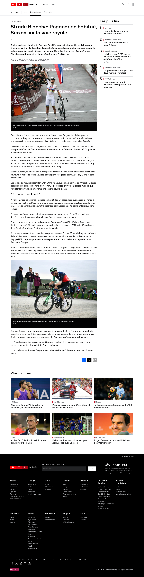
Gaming (65, 489)
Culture (66, 481)
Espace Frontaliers (121, 482)
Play (53, 5)
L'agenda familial (103, 492)
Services (14, 513)
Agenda (65, 496)
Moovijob (66, 520)
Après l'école (102, 499)
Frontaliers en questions (123, 494)
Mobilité (84, 481)
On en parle (31, 529)
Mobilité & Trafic (121, 492)
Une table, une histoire (35, 539)
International (35, 12)
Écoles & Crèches (103, 487)
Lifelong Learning (68, 522)
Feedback (14, 560)
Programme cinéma (69, 494)
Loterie (12, 522)
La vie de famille (102, 482)
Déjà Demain (32, 520)
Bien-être (50, 513)
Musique (65, 487)
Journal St (31, 541)
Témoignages (102, 501)
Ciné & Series (67, 492)
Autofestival (84, 487)
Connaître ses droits (104, 489)
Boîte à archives (33, 544)
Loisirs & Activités (104, 496)
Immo (83, 513)
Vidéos (31, 513)
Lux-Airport (84, 484)
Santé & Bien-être (104, 494)
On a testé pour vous (17, 496)
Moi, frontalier (32, 524)
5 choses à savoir (15, 499)
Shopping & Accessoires (106, 503)
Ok (92, 469)
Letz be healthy (50, 520)
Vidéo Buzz (31, 522)
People (30, 489)
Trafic (12, 520)
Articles (83, 520)
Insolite (30, 487)
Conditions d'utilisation (26, 560)
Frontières (13, 487)
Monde (12, 489)
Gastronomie (32, 484)
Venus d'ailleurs (33, 527)
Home (45, 5)
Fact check (13, 494)
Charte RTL (83, 560)
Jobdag (65, 517)
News (13, 481)
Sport (18, 12)
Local (25, 12)
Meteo (12, 517)
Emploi (118, 489)
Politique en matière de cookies (53, 560)
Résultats (48, 12)
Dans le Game (32, 548)
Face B (30, 546)
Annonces (83, 489)
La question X (32, 536)
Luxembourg (14, 484)
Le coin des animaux (34, 494)
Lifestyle (32, 481)
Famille (118, 487)
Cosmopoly (31, 517)
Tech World (31, 492)
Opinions (13, 492)
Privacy (38, 560)
